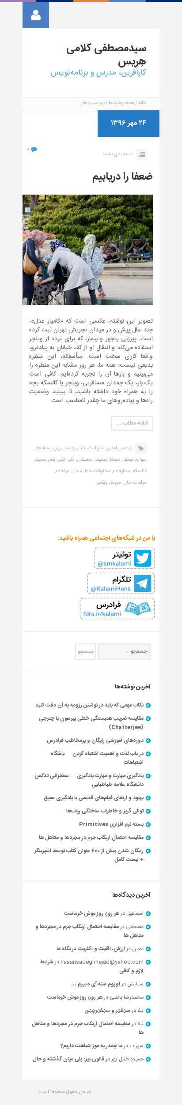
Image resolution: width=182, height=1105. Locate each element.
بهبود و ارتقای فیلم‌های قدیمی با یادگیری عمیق (94, 797)
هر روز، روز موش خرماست (91, 913)
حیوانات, (95, 448)
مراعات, (62, 471)
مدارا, (76, 471)
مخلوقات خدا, (96, 471)
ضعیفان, (84, 460)
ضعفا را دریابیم (122, 177)
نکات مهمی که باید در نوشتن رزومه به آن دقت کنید (89, 705)
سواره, (141, 460)
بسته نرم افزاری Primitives (111, 824)
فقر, (71, 460)
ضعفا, (114, 460)
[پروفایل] (36, 15)
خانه (142, 103)
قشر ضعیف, (43, 460)
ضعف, (127, 460)
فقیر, (61, 460)
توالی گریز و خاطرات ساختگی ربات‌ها (105, 811)
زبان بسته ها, (48, 448)
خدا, (81, 448)
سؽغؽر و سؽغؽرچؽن (107, 1010)
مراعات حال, (134, 483)
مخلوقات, (121, 471)
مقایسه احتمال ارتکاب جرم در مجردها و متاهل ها (91, 837)
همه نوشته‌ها (121, 103)
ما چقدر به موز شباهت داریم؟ (91, 1045)
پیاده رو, (113, 448)
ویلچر (102, 483)
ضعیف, (100, 460)
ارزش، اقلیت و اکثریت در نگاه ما (91, 948)
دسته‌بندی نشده (118, 154)
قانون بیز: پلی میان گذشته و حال (68, 1059)
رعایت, (69, 448)
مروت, (115, 483)
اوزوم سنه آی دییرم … (95, 984)
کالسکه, (139, 471)
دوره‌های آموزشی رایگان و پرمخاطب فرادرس (95, 740)
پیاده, (127, 448)
